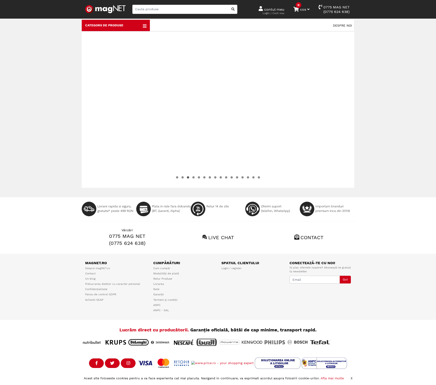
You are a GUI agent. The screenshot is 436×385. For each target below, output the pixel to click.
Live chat (221, 237)
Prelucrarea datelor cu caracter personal (112, 284)
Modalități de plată (166, 273)
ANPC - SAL (161, 310)
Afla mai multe (332, 378)
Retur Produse (162, 278)
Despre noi (342, 25)
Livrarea (158, 284)
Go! (345, 279)
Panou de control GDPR (100, 294)
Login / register (231, 268)
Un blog (90, 278)
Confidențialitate (96, 289)
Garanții (158, 294)
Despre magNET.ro (97, 268)
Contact (311, 237)
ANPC (157, 305)
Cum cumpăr (161, 268)
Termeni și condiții (165, 299)
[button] (177, 177)
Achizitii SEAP (94, 299)
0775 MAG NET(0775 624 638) (336, 9)
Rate (156, 289)
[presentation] (91, 109)
